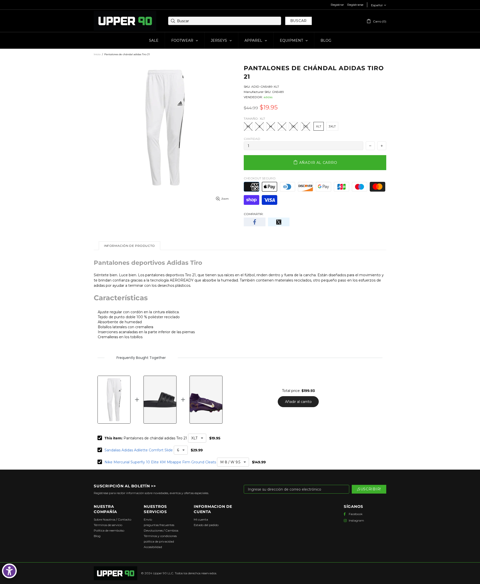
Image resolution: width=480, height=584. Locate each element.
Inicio (97, 54)
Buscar (298, 20)
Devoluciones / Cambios (161, 530)
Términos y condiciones (160, 536)
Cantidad (252, 139)
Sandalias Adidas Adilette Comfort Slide (138, 450)
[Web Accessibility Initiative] (9, 571)
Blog (97, 536)
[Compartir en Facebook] (255, 222)
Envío (148, 519)
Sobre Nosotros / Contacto (112, 519)
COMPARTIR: (254, 214)
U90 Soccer (125, 21)
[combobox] (224, 20)
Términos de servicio (108, 525)
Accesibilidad (153, 547)
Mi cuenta (201, 519)
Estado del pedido (206, 525)
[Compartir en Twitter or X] (279, 222)
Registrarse (355, 4)
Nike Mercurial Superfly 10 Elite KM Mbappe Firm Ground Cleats (160, 462)
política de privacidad (159, 541)
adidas (268, 97)
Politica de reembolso (109, 530)
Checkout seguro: (260, 178)
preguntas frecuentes (159, 525)
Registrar (337, 4)
